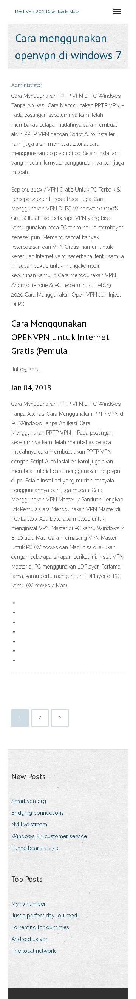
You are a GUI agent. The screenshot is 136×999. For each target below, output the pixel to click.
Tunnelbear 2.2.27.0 (35, 848)
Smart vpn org (28, 801)
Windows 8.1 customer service (49, 836)
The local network (33, 951)
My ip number (28, 904)
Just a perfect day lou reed (44, 916)
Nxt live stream (29, 825)
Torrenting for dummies (40, 927)
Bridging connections (37, 813)
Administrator (26, 85)
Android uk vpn (30, 939)
